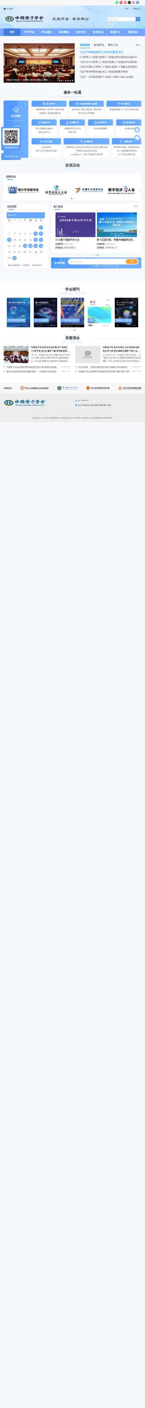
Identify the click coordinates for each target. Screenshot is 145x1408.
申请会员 (136, 9)
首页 (12, 32)
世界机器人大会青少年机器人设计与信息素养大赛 (86, 147)
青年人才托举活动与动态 (46, 151)
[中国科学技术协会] (68, 388)
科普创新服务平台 (116, 110)
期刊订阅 (82, 113)
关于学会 (29, 32)
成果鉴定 (43, 113)
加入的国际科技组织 (43, 129)
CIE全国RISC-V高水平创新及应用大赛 (86, 155)
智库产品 (72, 132)
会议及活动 (46, 147)
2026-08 (11, 215)
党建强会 (133, 32)
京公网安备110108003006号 (102, 417)
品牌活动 (10, 176)
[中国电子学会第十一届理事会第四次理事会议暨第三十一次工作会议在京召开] (39, 82)
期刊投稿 (97, 110)
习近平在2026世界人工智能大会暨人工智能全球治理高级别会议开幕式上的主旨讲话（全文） (110, 62)
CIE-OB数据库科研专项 (127, 151)
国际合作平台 (44, 132)
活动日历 (12, 206)
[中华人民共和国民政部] (129, 388)
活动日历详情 (37, 265)
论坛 (112, 266)
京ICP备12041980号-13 (83, 417)
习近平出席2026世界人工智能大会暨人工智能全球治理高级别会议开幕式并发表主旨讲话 (110, 67)
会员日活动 (9, 156)
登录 (126, 9)
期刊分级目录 (86, 110)
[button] (5, 190)
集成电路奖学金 (54, 113)
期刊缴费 (91, 113)
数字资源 (76, 110)
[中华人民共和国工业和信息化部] (36, 388)
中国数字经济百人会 (72, 129)
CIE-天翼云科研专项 (126, 155)
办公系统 (9, 9)
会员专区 (81, 32)
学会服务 (46, 32)
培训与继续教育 (100, 129)
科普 (116, 266)
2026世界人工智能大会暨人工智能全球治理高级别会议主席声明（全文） (110, 56)
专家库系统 (59, 110)
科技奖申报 (41, 110)
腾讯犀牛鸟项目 (120, 147)
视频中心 (115, 32)
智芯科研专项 (133, 147)
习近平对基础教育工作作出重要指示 (101, 52)
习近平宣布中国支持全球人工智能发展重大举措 (103, 71)
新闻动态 (98, 32)
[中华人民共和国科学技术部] (99, 388)
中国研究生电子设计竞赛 (86, 151)
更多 (135, 206)
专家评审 (50, 110)
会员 (108, 266)
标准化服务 (130, 129)
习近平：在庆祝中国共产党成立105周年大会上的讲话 (106, 77)
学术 (103, 266)
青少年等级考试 (132, 110)
